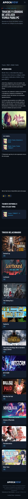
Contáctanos (18, 495)
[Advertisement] (14, 43)
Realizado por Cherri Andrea (8, 492)
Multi (8, 65)
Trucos (4, 65)
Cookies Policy (10, 495)
